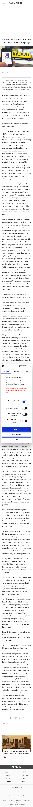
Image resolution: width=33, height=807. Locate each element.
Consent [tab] (6, 371)
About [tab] (27, 371)
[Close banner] (30, 366)
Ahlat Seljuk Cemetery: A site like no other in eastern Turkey (16, 752)
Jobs (4, 800)
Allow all (16, 429)
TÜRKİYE (24, 772)
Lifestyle (8, 778)
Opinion (25, 781)
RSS (16, 802)
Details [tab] (16, 371)
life (3, 726)
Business (25, 775)
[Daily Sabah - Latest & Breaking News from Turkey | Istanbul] (16, 3)
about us (18, 800)
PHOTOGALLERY (11, 757)
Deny (16, 439)
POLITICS (8, 772)
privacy (11, 800)
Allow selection (16, 434)
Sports (8, 781)
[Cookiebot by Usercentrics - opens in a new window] (19, 366)
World (8, 775)
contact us (27, 800)
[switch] (24, 408)
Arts (24, 778)
